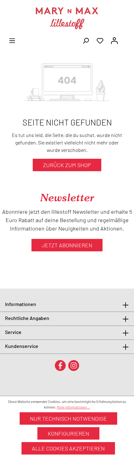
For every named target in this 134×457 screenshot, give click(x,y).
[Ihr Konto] (114, 40)
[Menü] (12, 40)
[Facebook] (60, 365)
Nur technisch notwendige (68, 418)
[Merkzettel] (100, 40)
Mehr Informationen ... (73, 407)
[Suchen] (86, 40)
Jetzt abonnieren (67, 245)
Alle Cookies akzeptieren (68, 448)
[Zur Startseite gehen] (67, 18)
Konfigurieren (68, 433)
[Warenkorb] (125, 38)
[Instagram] (73, 365)
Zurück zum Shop (67, 165)
